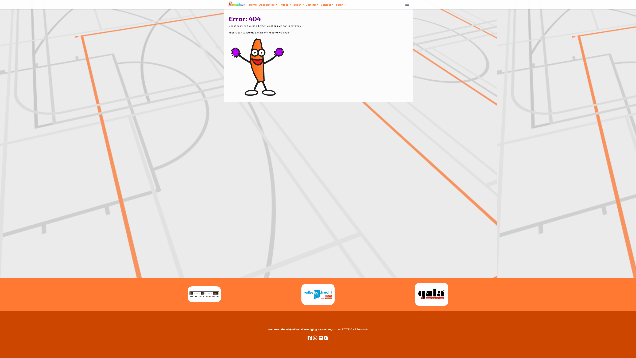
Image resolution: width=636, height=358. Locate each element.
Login (339, 4)
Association (267, 4)
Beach (297, 4)
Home (253, 4)
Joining (311, 4)
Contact (326, 4)
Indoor (284, 4)
